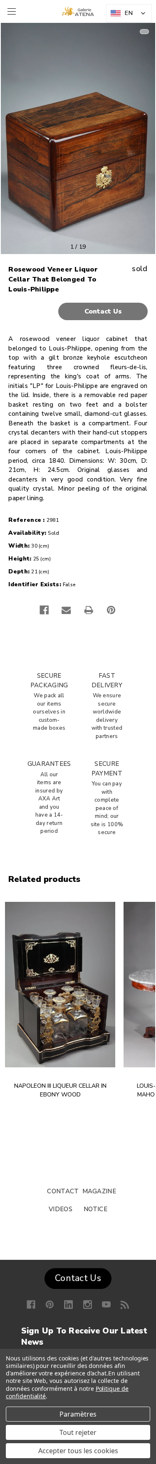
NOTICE (95, 1209)
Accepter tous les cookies (78, 1450)
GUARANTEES (49, 764)
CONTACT (63, 1191)
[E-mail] (66, 610)
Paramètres (78, 1414)
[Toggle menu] (10, 11)
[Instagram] (87, 1304)
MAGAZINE (99, 1191)
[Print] (88, 610)
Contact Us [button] (78, 1278)
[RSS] (125, 1304)
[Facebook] (44, 610)
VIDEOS (60, 1209)
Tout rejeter (78, 1432)
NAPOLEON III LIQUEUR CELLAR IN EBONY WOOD (60, 1090)
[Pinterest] (111, 610)
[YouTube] (106, 1304)
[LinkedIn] (68, 1304)
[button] (77, 311)
